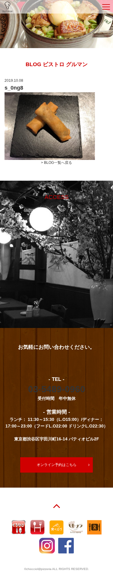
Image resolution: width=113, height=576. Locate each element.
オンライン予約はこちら (57, 465)
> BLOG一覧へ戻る (56, 163)
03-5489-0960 (56, 389)
